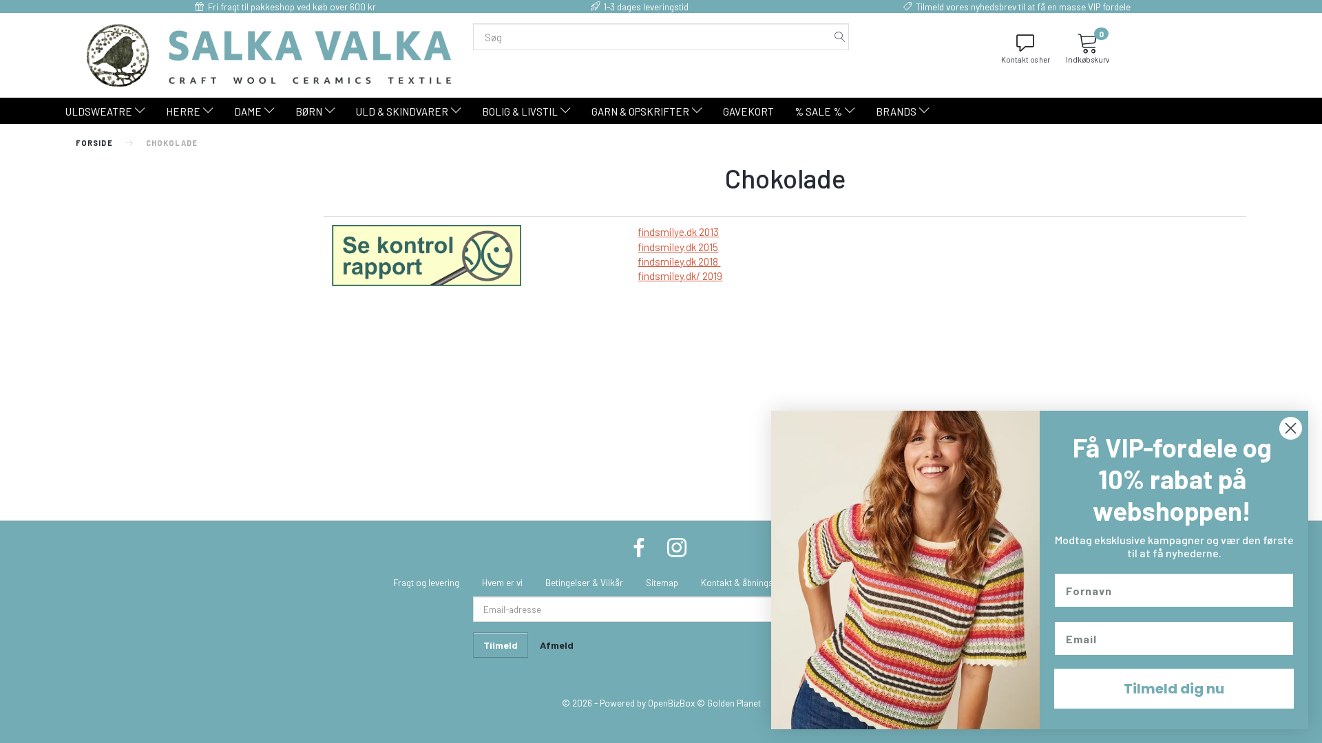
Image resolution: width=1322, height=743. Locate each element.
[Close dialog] (1291, 428)
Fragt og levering (426, 582)
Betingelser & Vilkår (584, 582)
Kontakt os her (1025, 59)
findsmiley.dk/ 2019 (680, 276)
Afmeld (557, 645)
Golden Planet (734, 703)
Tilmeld (500, 645)
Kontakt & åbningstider (746, 582)
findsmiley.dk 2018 (679, 261)
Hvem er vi (502, 582)
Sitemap (662, 582)
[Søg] (840, 37)
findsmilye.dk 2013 (678, 232)
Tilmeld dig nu (1174, 688)
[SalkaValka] (269, 53)
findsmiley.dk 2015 (678, 247)
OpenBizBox (671, 703)
